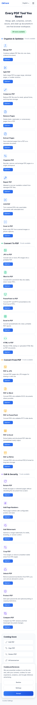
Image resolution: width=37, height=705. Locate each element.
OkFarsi (5, 3)
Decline (18, 682)
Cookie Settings (7, 701)
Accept (18, 693)
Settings (18, 688)
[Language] (26, 3)
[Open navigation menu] (33, 3)
